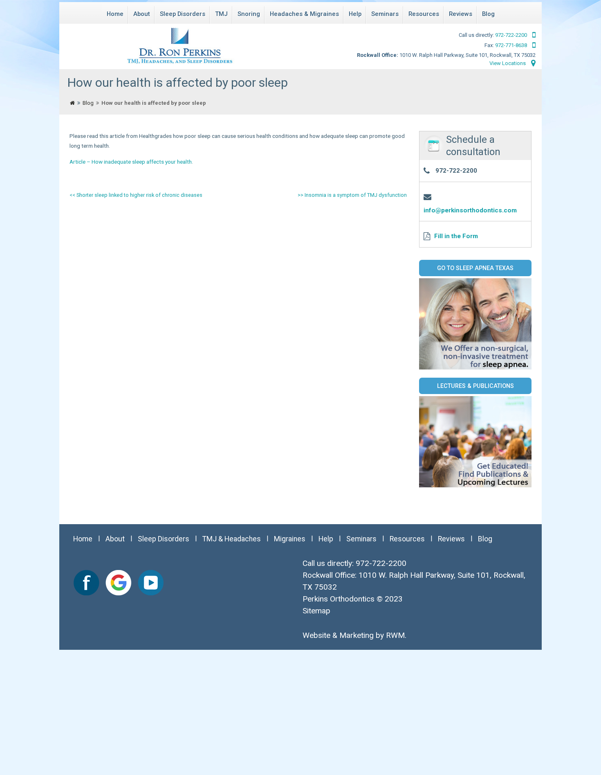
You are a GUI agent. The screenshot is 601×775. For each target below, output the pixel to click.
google (118, 582)
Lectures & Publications (475, 386)
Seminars (385, 14)
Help (355, 14)
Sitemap (316, 610)
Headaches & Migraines (304, 14)
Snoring (249, 14)
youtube (150, 582)
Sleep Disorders (182, 14)
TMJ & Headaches (231, 539)
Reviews (460, 14)
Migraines (289, 539)
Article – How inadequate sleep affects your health (131, 161)
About (141, 14)
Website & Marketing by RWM (354, 635)
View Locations (508, 63)
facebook (87, 582)
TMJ (221, 14)
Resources (423, 14)
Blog (488, 14)
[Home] (72, 103)
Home (115, 14)
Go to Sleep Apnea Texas (475, 268)
